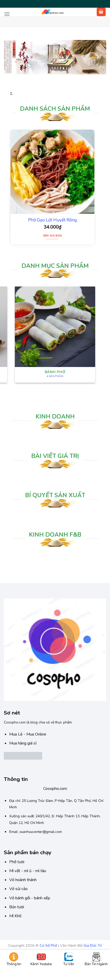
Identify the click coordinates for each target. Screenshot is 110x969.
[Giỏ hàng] (101, 12)
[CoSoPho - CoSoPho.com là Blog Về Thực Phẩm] (53, 12)
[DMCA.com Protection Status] (23, 755)
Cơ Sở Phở (48, 945)
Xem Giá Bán (52, 236)
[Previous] (9, 77)
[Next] (23, 77)
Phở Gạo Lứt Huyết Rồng (52, 220)
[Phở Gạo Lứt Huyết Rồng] (52, 172)
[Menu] (7, 14)
